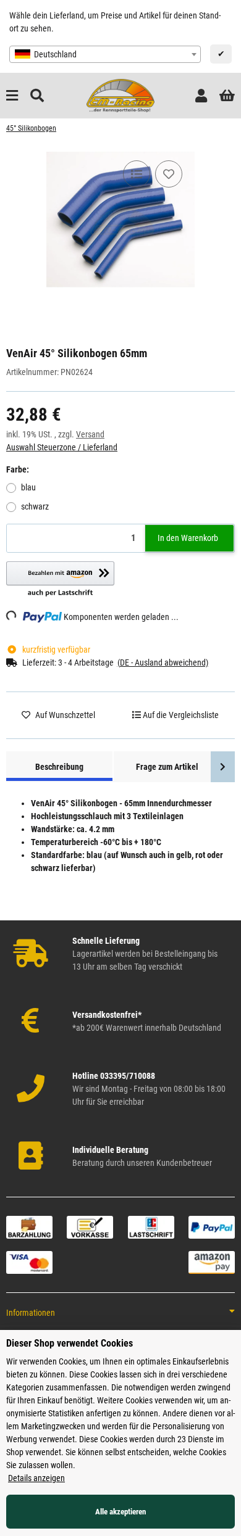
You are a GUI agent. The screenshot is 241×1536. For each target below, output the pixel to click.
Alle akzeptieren (120, 1511)
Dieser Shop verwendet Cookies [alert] (69, 1343)
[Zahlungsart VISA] (29, 1261)
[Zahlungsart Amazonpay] (211, 1261)
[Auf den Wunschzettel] (168, 174)
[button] (201, 96)
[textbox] (105, 54)
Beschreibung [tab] (59, 767)
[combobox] (105, 54)
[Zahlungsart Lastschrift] (151, 1226)
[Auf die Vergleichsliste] (136, 174)
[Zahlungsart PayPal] (211, 1226)
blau (28, 487)
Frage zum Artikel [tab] (167, 767)
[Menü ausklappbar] (12, 96)
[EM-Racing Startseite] (120, 95)
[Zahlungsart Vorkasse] (90, 1226)
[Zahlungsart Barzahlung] (29, 1226)
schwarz (35, 506)
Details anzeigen (36, 1478)
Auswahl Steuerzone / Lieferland (61, 447)
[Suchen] (37, 96)
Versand (90, 434)
